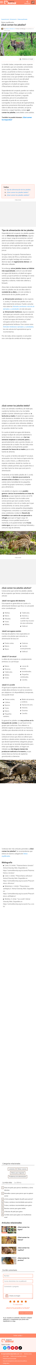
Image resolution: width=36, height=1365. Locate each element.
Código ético (6, 1363)
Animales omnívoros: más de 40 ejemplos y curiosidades (18, 307)
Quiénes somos (28, 1354)
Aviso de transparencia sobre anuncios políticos (15, 1361)
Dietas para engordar (17, 1173)
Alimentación (13, 19)
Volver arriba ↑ (18, 1335)
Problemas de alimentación (17, 1176)
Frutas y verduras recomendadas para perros (18, 1202)
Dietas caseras (22, 1169)
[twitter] (5, 1348)
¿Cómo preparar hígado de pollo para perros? (18, 1199)
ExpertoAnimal (5, 19)
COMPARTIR (27, 3)
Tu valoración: (18, 1305)
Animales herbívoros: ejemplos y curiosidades (18, 327)
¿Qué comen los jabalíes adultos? (18, 195)
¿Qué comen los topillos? (23, 1249)
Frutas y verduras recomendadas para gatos (18, 1205)
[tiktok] (20, 1348)
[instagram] (8, 1348)
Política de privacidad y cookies (18, 1356)
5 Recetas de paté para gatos (13, 1211)
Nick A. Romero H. (10, 29)
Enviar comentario (26, 1313)
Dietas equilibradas (22, 19)
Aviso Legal (6, 1356)
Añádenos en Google (27, 59)
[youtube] (12, 1348)
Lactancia (12, 1169)
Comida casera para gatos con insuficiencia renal (17, 1216)
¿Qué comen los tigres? (23, 1228)
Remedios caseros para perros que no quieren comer (18, 1194)
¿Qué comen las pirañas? (23, 1259)
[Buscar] (33, 2)
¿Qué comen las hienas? (23, 1238)
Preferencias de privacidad (9, 1358)
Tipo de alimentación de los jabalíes (18, 189)
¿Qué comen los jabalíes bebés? (18, 192)
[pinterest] (16, 1348)
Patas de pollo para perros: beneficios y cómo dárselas (18, 1189)
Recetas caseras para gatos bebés (15, 1208)
